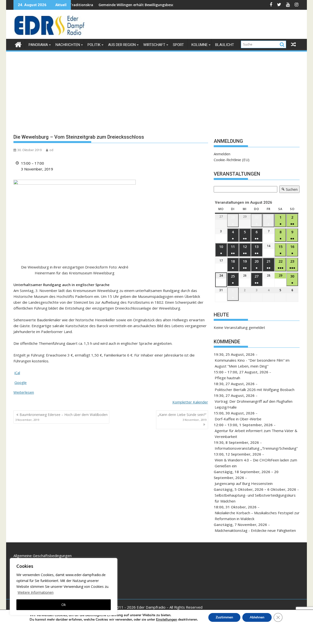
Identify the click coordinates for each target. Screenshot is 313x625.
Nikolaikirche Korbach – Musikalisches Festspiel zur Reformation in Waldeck (257, 515)
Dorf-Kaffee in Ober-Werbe (238, 418)
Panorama (38, 45)
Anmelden (222, 153)
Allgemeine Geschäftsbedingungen (42, 555)
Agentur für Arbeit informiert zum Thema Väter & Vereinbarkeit (256, 433)
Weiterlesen (23, 392)
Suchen (288, 190)
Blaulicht (224, 45)
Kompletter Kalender (190, 402)
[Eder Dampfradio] (18, 44)
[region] (63, 586)
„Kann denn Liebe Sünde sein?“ (182, 416)
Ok (63, 604)
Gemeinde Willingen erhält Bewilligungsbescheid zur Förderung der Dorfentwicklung (155, 4)
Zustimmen (224, 617)
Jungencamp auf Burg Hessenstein (244, 483)
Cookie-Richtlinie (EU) (231, 159)
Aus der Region (122, 45)
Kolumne (199, 45)
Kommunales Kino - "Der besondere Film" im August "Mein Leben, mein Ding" (252, 363)
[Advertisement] (156, 89)
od (51, 150)
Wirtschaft (154, 45)
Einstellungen (166, 619)
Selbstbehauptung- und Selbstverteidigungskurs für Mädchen (255, 498)
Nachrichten (68, 45)
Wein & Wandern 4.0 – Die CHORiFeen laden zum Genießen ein (256, 463)
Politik (94, 45)
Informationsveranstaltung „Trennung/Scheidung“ (256, 448)
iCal (17, 372)
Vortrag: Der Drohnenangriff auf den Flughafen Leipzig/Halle (253, 404)
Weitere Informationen (36, 592)
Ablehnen (257, 617)
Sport (178, 45)
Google (20, 382)
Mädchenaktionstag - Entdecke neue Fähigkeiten (255, 530)
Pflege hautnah (227, 377)
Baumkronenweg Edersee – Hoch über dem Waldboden (61, 416)
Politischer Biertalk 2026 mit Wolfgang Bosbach (254, 389)
